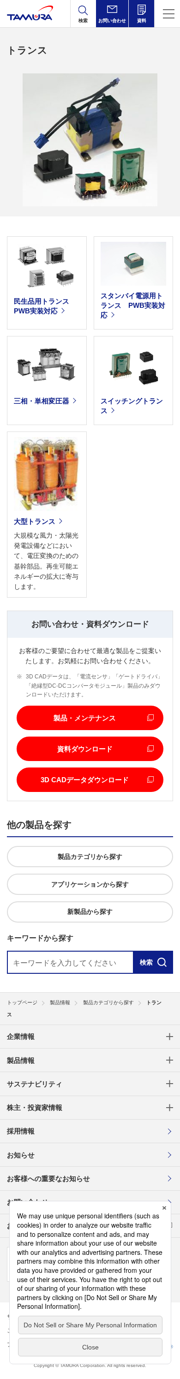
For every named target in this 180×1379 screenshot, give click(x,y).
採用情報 (21, 1131)
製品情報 (21, 1060)
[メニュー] (167, 13)
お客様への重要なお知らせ (48, 1178)
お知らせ (21, 1155)
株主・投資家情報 (34, 1107)
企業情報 (21, 1036)
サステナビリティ (34, 1084)
